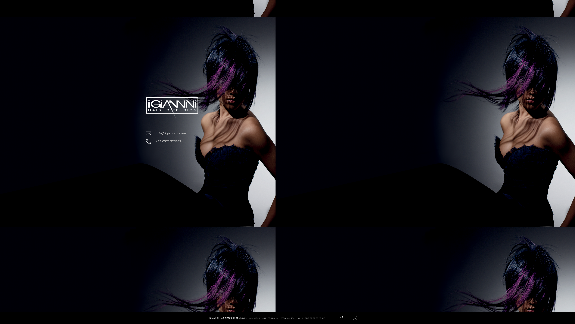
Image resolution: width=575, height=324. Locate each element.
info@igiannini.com (171, 133)
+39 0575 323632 (168, 141)
